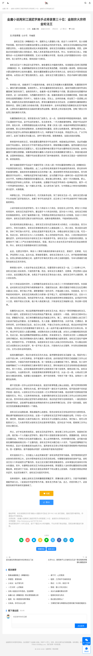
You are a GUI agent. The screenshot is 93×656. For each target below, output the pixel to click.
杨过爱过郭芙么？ (57, 599)
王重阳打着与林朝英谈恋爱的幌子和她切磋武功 (68, 603)
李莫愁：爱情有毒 (15, 579)
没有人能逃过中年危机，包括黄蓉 (21, 591)
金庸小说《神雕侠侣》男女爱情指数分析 (23, 595)
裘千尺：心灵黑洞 (57, 575)
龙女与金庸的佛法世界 (59, 591)
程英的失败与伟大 (57, 595)
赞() (63, 29)
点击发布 (81, 626)
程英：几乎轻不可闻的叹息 (61, 579)
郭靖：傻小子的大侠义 (59, 587)
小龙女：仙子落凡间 (15, 583)
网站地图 (55, 649)
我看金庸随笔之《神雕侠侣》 (19, 575)
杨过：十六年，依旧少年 (60, 583)
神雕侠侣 (41, 549)
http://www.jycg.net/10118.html (29, 521)
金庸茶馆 (46, 3)
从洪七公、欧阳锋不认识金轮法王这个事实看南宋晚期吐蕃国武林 (67, 561)
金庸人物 (5, 9)
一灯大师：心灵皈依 (15, 587)
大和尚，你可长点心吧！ (17, 603)
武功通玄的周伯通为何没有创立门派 (19, 560)
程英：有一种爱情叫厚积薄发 (19, 599)
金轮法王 (51, 549)
